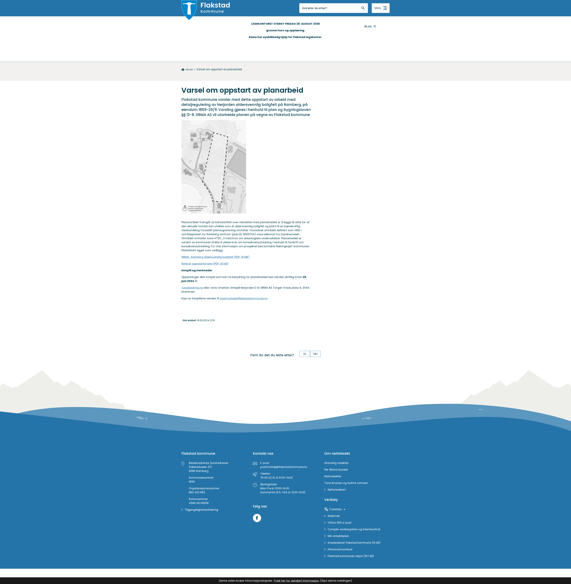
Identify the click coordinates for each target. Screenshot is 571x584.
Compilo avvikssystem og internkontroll (354, 529)
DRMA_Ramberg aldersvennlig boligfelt (215, 257)
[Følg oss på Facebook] (257, 518)
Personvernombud (340, 549)
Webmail (333, 516)
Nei (315, 353)
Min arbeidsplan (338, 536)
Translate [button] (335, 509)
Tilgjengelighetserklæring (201, 510)
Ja (304, 353)
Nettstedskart (337, 489)
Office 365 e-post (340, 522)
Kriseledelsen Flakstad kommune (354, 543)
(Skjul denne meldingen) (336, 581)
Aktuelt (189, 69)
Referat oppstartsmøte (205, 263)
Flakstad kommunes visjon (351, 556)
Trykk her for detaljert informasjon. (296, 581)
